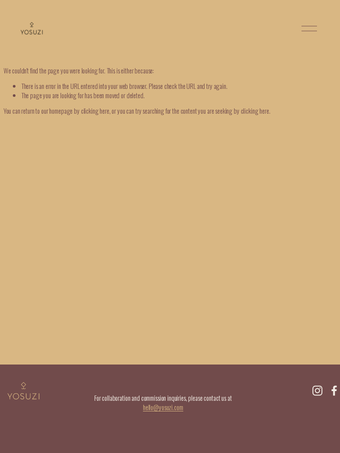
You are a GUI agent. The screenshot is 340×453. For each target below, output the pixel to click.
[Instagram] (317, 390)
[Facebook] (334, 390)
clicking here (95, 110)
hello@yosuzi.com (163, 407)
